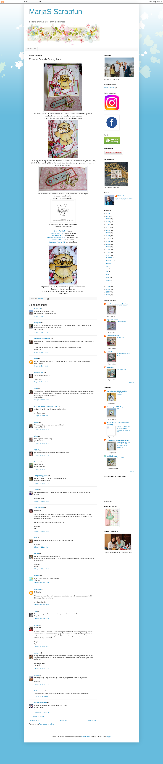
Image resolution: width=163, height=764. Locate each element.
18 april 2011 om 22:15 (41, 668)
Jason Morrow (85, 737)
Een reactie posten (38, 716)
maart (108, 277)
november (109, 260)
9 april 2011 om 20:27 (41, 316)
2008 (108, 292)
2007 (108, 295)
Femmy (36, 462)
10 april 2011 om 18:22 (41, 501)
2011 (108, 255)
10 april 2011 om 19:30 (41, 547)
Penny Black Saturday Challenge (118, 440)
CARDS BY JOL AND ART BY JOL (46, 406)
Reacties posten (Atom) (46, 724)
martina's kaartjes (40, 703)
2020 (108, 230)
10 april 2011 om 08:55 (41, 429)
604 (118, 408)
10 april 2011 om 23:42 (41, 569)
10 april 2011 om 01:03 (41, 400)
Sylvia (36, 625)
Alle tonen (131, 382)
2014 (108, 247)
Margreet (37, 323)
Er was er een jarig (122, 305)
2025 (108, 216)
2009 (108, 289)
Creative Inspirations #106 (56, 238)
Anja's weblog (39, 507)
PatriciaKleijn (38, 372)
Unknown (37, 589)
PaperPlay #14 (57, 235)
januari (108, 283)
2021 (108, 227)
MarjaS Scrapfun (55, 12)
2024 (108, 219)
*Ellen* (36, 450)
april (107, 274)
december (109, 258)
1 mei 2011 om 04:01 (41, 696)
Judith (36, 490)
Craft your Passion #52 (57, 242)
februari (108, 280)
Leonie (36, 553)
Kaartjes (110, 351)
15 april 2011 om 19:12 (41, 647)
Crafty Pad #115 (59, 231)
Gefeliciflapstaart (121, 321)
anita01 (36, 653)
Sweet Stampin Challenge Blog (117, 391)
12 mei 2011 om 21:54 (41, 712)
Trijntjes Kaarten (112, 320)
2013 (108, 250)
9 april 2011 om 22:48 (41, 382)
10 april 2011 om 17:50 (41, 483)
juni (107, 269)
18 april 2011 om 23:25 (41, 684)
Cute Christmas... (122, 369)
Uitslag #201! (120, 458)
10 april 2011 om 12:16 (41, 455)
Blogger (108, 737)
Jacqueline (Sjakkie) (41, 476)
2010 (108, 286)
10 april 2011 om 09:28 (41, 443)
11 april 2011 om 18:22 (41, 605)
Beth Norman (38, 691)
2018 (108, 236)
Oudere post (92, 720)
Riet (35, 537)
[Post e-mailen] (48, 298)
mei (107, 272)
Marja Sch (120, 196)
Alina (36, 436)
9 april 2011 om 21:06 (41, 332)
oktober (108, 263)
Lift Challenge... (112, 456)
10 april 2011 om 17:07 (41, 469)
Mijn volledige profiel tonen (124, 199)
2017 (108, 238)
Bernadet (37, 309)
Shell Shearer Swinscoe (42, 338)
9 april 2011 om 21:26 (41, 366)
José (36, 388)
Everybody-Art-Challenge (115, 407)
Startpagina (31, 49)
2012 (108, 252)
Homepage (63, 720)
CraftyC (37, 575)
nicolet (36, 422)
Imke (36, 358)
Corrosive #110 (57, 240)
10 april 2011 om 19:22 (41, 531)
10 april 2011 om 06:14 (41, 416)
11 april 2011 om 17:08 (41, 583)
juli (107, 266)
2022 (108, 224)
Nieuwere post (34, 720)
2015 (108, 244)
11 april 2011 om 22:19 (41, 619)
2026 (108, 213)
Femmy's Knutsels (113, 335)
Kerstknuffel (120, 337)
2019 (108, 233)
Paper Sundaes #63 (56, 233)
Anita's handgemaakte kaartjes (117, 304)
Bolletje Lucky (111, 367)
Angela (36, 675)
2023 (108, 222)
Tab (35, 611)
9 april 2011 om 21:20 (41, 352)
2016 (108, 241)
